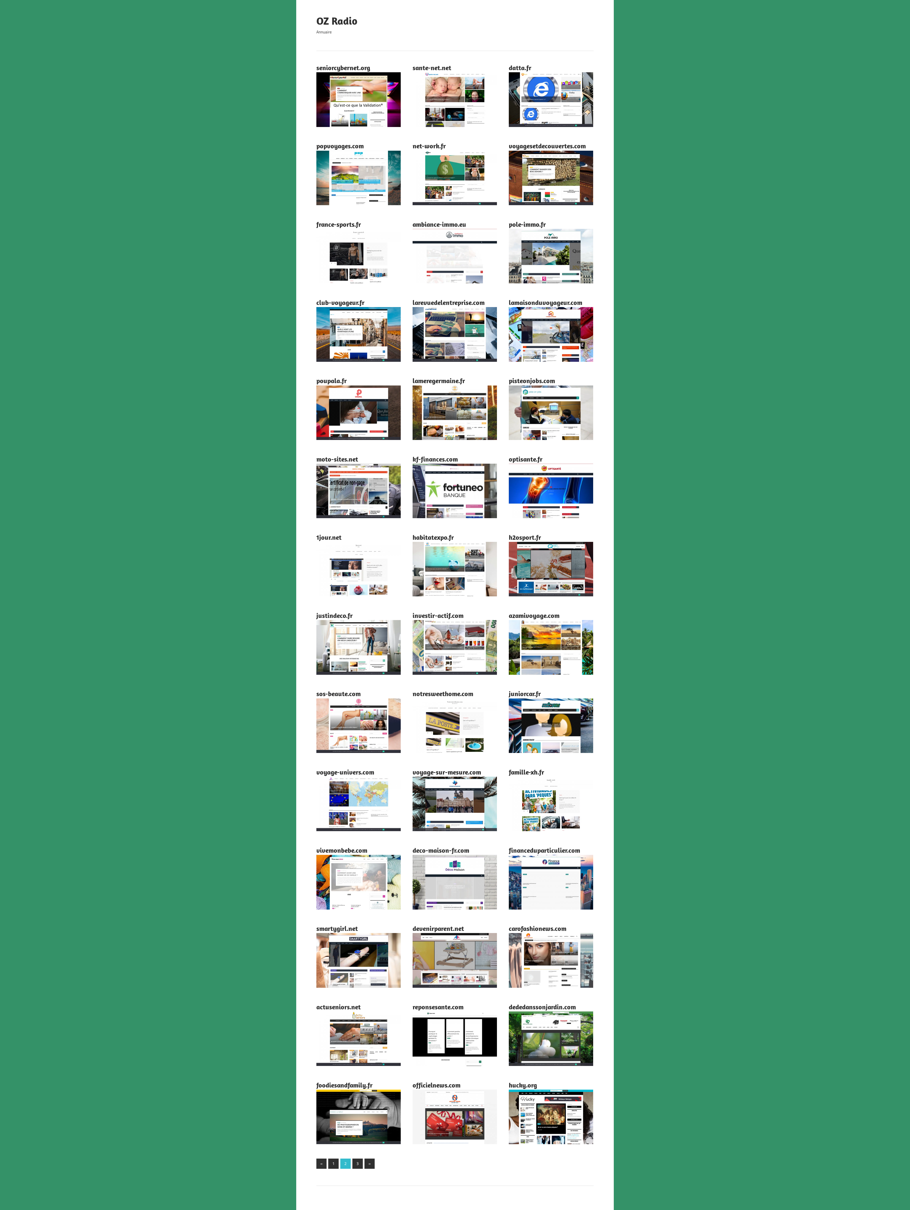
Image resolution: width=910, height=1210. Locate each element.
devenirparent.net (438, 928)
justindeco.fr (334, 615)
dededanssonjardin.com (542, 1007)
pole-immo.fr (527, 224)
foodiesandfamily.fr (344, 1085)
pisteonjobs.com (532, 380)
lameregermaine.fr (439, 380)
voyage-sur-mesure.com (447, 772)
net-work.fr (429, 146)
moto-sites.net (337, 459)
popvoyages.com (340, 146)
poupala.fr (331, 380)
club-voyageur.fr (340, 302)
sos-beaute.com (338, 693)
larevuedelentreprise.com (449, 302)
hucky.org (523, 1085)
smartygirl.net (337, 928)
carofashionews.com (537, 928)
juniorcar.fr (525, 693)
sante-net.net (432, 67)
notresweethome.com (443, 693)
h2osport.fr (525, 537)
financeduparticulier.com (544, 850)
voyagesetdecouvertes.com (547, 146)
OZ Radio (336, 20)
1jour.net (328, 537)
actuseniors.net (338, 1007)
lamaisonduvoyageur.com (545, 302)
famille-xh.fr (526, 772)
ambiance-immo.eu (439, 224)
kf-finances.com (435, 459)
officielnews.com (436, 1085)
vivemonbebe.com (341, 850)
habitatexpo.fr (433, 537)
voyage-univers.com (345, 772)
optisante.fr (525, 459)
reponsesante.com (438, 1007)
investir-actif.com (438, 615)
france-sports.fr (338, 224)
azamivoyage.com (534, 615)
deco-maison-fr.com (441, 850)
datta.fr (520, 67)
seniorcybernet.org (343, 67)
